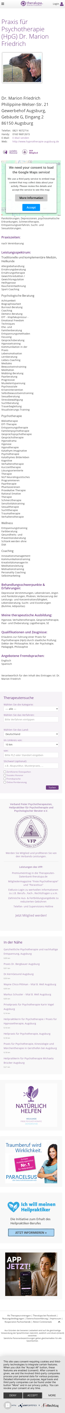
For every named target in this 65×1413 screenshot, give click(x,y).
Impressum (55, 1318)
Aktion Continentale (42, 1321)
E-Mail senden (20, 137)
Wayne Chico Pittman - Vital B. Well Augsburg (30, 984)
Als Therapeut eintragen (19, 1315)
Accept (31, 207)
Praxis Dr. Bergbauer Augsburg (22, 964)
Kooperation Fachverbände (18, 1321)
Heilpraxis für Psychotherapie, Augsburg (27, 1033)
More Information (31, 198)
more (52, 1395)
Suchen (52, 787)
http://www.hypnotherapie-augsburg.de (35, 141)
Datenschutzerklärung (37, 1318)
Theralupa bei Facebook (44, 1315)
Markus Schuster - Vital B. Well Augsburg (27, 994)
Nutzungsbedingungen (13, 1318)
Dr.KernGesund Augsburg (19, 974)
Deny (12, 1395)
